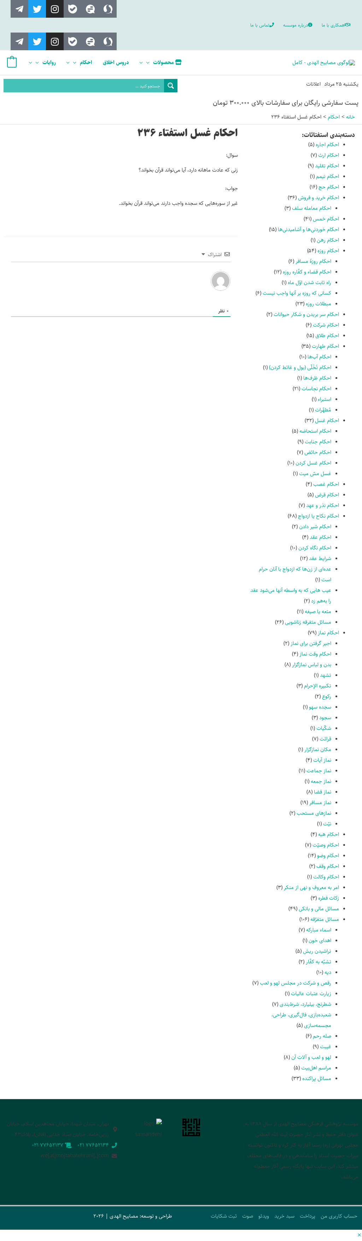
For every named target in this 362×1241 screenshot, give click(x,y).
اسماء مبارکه (318, 930)
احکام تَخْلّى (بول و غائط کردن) (300, 367)
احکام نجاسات (316, 389)
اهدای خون (320, 940)
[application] (149, 62)
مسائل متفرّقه (324, 919)
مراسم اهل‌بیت (316, 1068)
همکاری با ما (333, 25)
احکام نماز (328, 633)
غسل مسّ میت (315, 473)
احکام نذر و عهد (322, 505)
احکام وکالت (326, 877)
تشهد (325, 675)
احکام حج (329, 187)
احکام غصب (326, 484)
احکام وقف (327, 866)
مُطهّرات (323, 410)
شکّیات (323, 728)
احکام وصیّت (326, 845)
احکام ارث (328, 155)
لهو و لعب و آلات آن (311, 1057)
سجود (325, 718)
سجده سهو (320, 707)
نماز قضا (322, 792)
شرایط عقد (320, 558)
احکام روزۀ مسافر (313, 261)
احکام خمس (326, 219)
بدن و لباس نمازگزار (311, 664)
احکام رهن (328, 240)
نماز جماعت (318, 771)
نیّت (327, 824)
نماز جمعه (321, 781)
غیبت (325, 1047)
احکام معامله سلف (311, 208)
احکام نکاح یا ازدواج (318, 516)
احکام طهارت (325, 346)
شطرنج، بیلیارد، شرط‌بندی (305, 1004)
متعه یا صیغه (318, 611)
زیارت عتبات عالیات (311, 993)
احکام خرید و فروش (318, 198)
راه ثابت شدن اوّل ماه (309, 282)
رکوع (326, 696)
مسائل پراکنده (316, 1078)
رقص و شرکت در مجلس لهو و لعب (295, 983)
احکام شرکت (326, 325)
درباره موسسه (295, 25)
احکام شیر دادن (315, 527)
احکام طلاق (327, 335)
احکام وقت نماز (315, 654)
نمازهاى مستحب (314, 813)
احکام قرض (327, 495)
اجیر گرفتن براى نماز (311, 643)
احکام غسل (327, 420)
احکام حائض (317, 452)
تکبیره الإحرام (317, 686)
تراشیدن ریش (317, 951)
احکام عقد (320, 537)
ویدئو (263, 1216)
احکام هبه (328, 834)
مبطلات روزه (318, 304)
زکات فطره (328, 898)
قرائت (325, 739)
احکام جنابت (318, 442)
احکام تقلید (327, 166)
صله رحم (322, 1036)
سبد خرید (284, 1216)
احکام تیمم (327, 176)
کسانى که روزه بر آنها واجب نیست (297, 293)
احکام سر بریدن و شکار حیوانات (306, 314)
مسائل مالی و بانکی (319, 909)
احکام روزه (328, 251)
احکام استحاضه (315, 431)
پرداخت (307, 1216)
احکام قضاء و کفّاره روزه (307, 272)
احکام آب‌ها (319, 357)
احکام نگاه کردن (314, 548)
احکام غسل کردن (313, 463)
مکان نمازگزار (317, 749)
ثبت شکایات (224, 1216)
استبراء (324, 399)
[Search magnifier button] (170, 85)
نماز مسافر (320, 802)
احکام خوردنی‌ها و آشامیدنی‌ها (308, 229)
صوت (247, 1216)
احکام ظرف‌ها (317, 378)
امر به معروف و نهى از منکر (311, 887)
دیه (328, 972)
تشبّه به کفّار (318, 962)
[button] (359, 1235)
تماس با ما (259, 25)
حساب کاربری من (339, 1216)
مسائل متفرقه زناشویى (308, 622)
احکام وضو (328, 856)
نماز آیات (322, 760)
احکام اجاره (327, 144)
